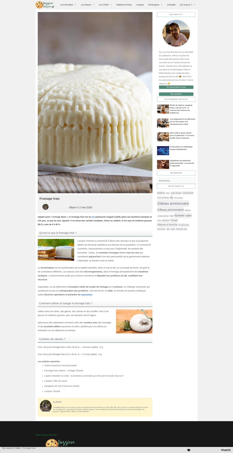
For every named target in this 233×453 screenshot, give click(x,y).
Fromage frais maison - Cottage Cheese (63, 370)
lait (93, 217)
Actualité (171, 5)
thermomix (161, 229)
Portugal (174, 220)
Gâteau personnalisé (170, 209)
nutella (159, 220)
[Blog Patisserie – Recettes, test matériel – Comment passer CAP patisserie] (45, 5)
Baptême (161, 193)
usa (168, 229)
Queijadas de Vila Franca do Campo (61, 386)
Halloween (188, 210)
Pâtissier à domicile (167, 224)
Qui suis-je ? (186, 5)
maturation (86, 294)
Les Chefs (104, 5)
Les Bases (86, 5)
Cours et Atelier (163, 198)
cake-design (176, 193)
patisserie (165, 220)
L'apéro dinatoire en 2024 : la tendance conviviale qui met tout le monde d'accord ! (84, 376)
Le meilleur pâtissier (163, 216)
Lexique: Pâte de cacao (55, 381)
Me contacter (176, 94)
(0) (226, 450)
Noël (171, 216)
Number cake (182, 215)
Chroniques (153, 5)
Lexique (140, 5)
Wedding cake (181, 229)
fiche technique (178, 198)
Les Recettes (66, 5)
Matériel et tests (124, 5)
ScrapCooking (183, 225)
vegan (173, 229)
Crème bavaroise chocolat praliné (60, 365)
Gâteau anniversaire (173, 203)
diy (171, 197)
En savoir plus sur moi (176, 87)
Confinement (187, 193)
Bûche (168, 193)
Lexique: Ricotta (52, 391)
